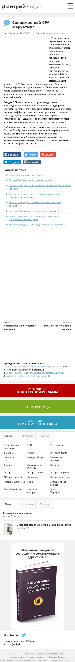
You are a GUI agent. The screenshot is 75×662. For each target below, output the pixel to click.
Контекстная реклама (56, 459)
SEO (29, 445)
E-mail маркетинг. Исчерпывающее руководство (44, 525)
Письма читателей (60, 477)
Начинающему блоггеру (34, 466)
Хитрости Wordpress (32, 491)
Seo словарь (56, 445)
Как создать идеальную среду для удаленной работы (37, 224)
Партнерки (32, 477)
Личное (8, 465)
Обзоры (8, 472)
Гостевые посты (58, 452)
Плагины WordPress (14, 482)
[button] (12, 154)
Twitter (30, 452)
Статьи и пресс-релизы (55, 33)
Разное (31, 482)
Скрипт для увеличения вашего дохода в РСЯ (28, 376)
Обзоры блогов (35, 472)
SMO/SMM (9, 452)
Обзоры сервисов (13, 477)
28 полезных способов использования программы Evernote (35, 373)
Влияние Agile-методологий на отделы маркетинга (35, 211)
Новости (54, 465)
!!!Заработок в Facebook (11, 446)
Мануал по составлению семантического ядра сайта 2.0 (33, 366)
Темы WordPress (12, 489)
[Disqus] (37, 274)
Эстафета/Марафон (55, 491)
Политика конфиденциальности (50, 654)
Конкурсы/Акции (35, 457)
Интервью (9, 457)
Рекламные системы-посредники (26, 175)
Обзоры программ (59, 472)
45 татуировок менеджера (17, 513)
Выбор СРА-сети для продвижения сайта (30, 180)
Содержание (29, 654)
